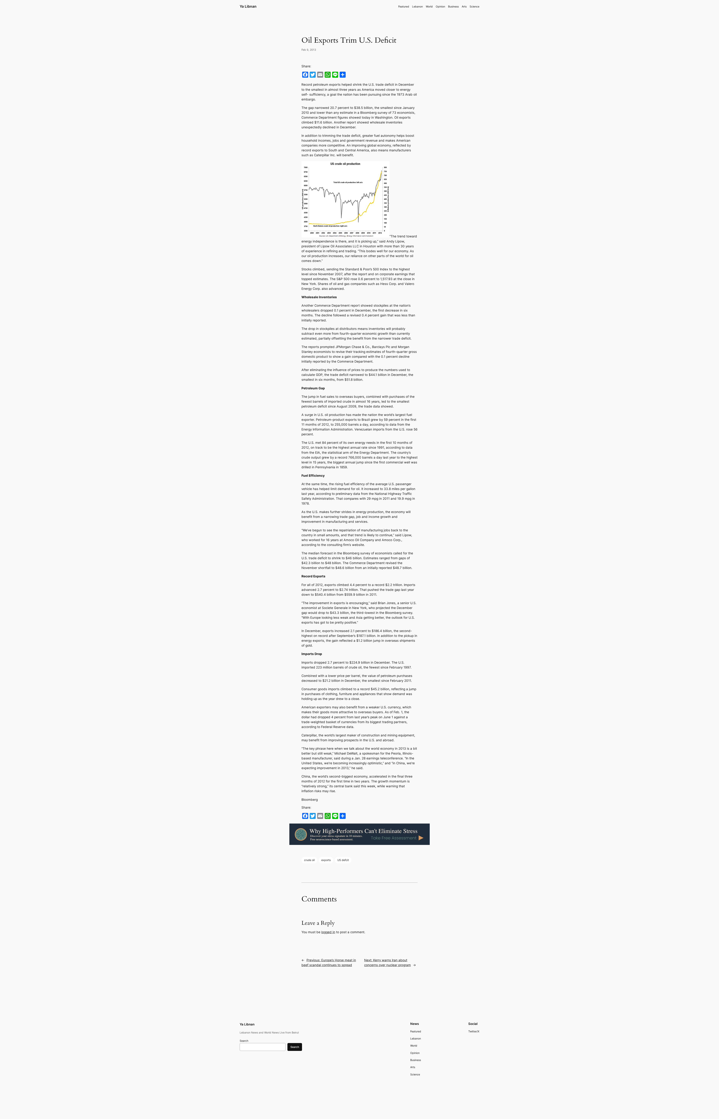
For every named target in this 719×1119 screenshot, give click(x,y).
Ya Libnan (248, 6)
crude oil (309, 860)
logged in (328, 932)
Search (244, 1040)
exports (326, 860)
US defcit (343, 860)
